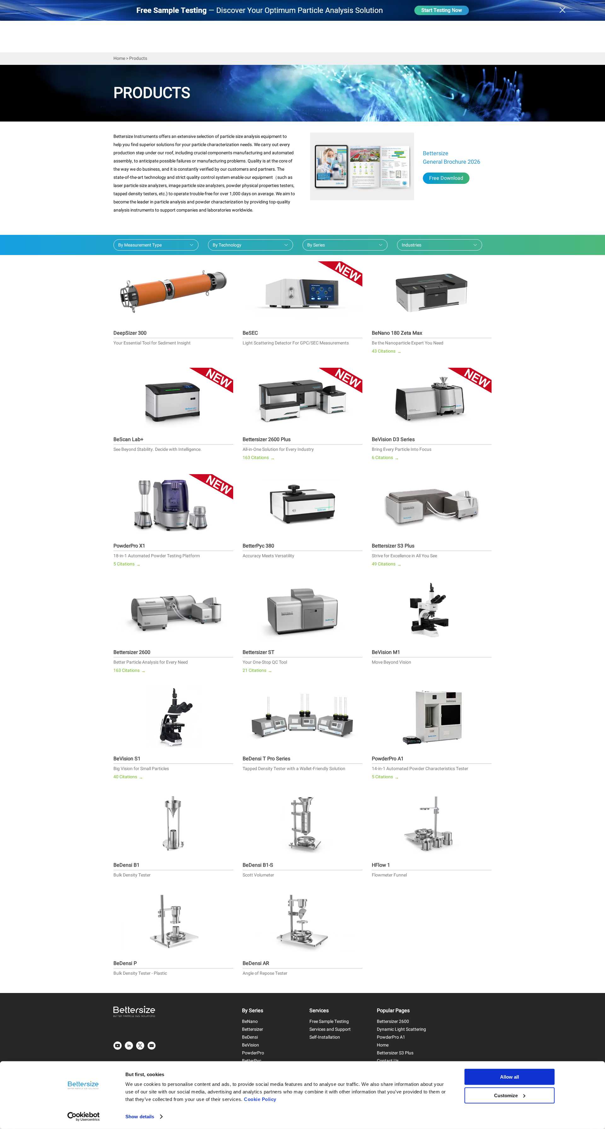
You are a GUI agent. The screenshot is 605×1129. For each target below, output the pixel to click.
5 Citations (127, 564)
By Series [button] (316, 245)
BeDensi (250, 1037)
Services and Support (330, 1029)
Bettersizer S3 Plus (395, 1053)
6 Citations (385, 458)
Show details (139, 1116)
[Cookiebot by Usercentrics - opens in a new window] (83, 1116)
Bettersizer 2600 (393, 1021)
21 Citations (257, 670)
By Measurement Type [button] (140, 245)
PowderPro (253, 1053)
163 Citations (259, 458)
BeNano (250, 1021)
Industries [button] (411, 245)
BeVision (250, 1045)
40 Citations (128, 777)
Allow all (509, 1077)
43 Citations (386, 351)
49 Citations (386, 564)
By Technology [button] (227, 245)
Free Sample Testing (329, 1021)
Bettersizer (252, 1029)
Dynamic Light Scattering (401, 1029)
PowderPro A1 (391, 1037)
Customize (506, 1095)
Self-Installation (324, 1037)
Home (119, 58)
